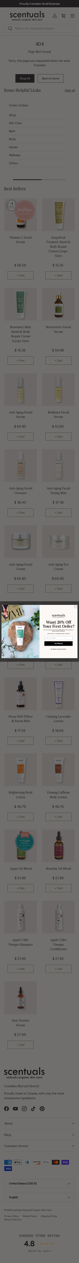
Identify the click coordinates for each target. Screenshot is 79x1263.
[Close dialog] (75, 607)
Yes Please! (58, 643)
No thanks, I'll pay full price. (58, 649)
